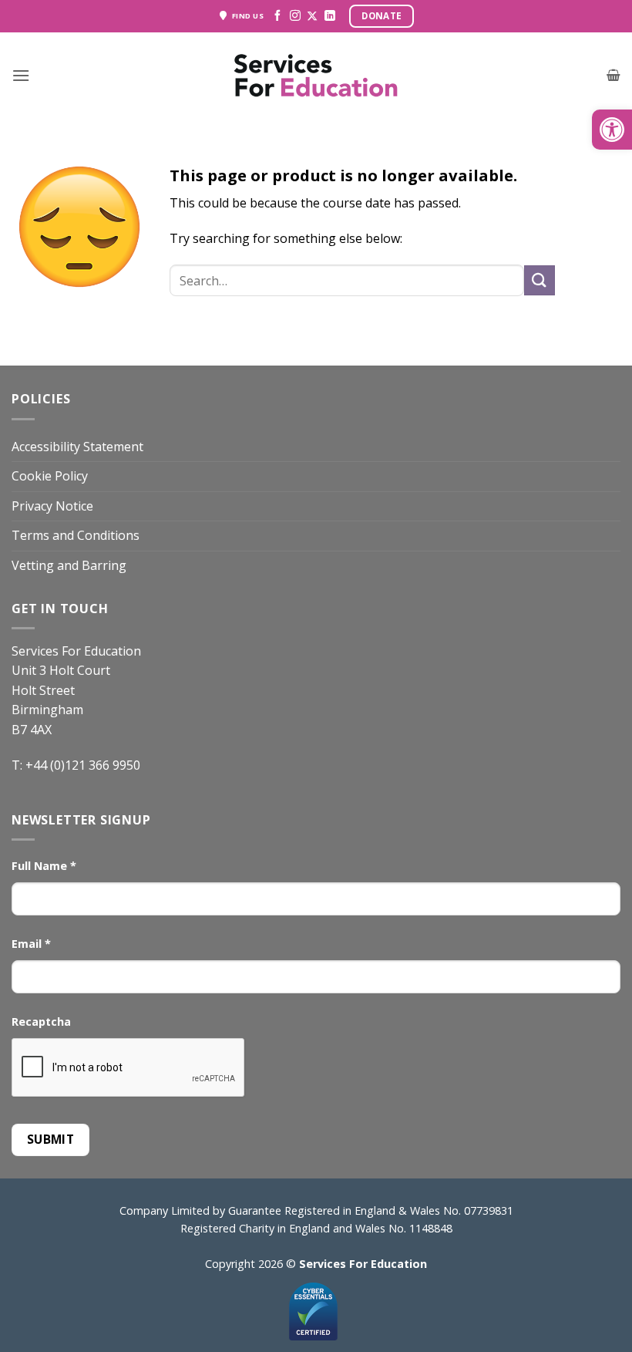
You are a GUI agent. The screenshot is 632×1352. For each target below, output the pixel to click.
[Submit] (539, 280)
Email (31, 943)
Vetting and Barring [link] (69, 565)
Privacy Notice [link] (52, 505)
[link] (612, 130)
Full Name (44, 865)
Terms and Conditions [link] (76, 535)
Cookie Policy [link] (50, 475)
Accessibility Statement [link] (77, 446)
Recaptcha (41, 1021)
